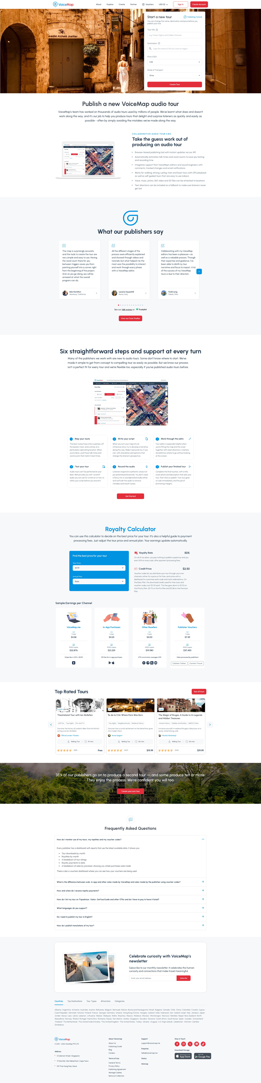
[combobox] (174, 62)
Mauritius (121, 1016)
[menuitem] (98, 4)
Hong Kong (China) (131, 1013)
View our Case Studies (130, 318)
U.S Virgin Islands (165, 1022)
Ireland (177, 1013)
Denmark (72, 1013)
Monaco (145, 1016)
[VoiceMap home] (63, 4)
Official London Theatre (70, 735)
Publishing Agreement (117, 1069)
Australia (84, 1010)
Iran (171, 1013)
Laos (70, 1016)
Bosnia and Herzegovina (138, 1010)
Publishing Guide (115, 1046)
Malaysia (107, 1016)
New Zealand (190, 1016)
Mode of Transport (155, 70)
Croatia (194, 1010)
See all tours (199, 691)
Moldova (137, 1016)
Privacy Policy (114, 1066)
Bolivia (124, 1010)
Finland (88, 1013)
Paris (109, 709)
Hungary (143, 1013)
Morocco (165, 1016)
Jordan (57, 1016)
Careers (112, 1053)
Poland (75, 1019)
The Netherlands (70, 1022)
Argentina (66, 1010)
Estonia (80, 1013)
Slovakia (143, 1019)
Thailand (58, 1022)
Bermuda (116, 1010)
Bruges (161, 709)
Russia (109, 1019)
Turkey (139, 1022)
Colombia (186, 1010)
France (95, 1013)
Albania (58, 1010)
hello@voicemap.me (149, 1053)
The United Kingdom (110, 1022)
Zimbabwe (59, 1025)
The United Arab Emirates (89, 1022)
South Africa (161, 1019)
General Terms (114, 1063)
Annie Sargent (117, 735)
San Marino (117, 1019)
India (158, 1013)
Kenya (64, 1016)
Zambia (195, 1022)
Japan (202, 1013)
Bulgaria (158, 1010)
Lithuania (91, 1016)
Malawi (99, 1016)
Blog (110, 1050)
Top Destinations (74, 1001)
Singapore (134, 1019)
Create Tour (175, 84)
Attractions (105, 1001)
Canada (166, 1010)
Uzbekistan (178, 1022)
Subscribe (183, 978)
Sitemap (144, 1064)
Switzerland (198, 1019)
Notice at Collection (116, 1076)
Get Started (130, 496)
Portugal (83, 1019)
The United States (127, 1022)
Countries (59, 1001)
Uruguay (153, 1022)
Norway (68, 1019)
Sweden (188, 1019)
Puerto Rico (92, 1019)
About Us (112, 1043)
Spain (181, 1019)
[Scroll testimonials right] (199, 271)
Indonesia (165, 1013)
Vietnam (187, 1022)
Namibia (173, 1016)
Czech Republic (61, 1013)
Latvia (75, 1016)
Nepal (180, 1016)
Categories (119, 1001)
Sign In (181, 4)
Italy (188, 1013)
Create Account (199, 4)
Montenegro (155, 1016)
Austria (92, 1010)
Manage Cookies (115, 1073)
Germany (111, 1013)
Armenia (75, 1010)
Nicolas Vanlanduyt (169, 735)
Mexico (130, 1016)
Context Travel (195, 663)
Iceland (151, 1013)
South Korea (173, 1019)
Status (144, 1058)
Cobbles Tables (179, 663)
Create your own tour (131, 791)
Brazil (151, 1010)
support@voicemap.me (150, 1043)
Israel (183, 1013)
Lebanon (82, 1016)
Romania (101, 1019)
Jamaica (194, 1013)
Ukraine (146, 1022)
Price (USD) (152, 57)
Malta (114, 1016)
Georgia (102, 1013)
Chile (173, 1010)
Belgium (108, 1010)
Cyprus (202, 1010)
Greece (119, 1013)
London (60, 709)
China (178, 1010)
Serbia (126, 1019)
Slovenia (151, 1019)
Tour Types (91, 1001)
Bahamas (100, 1010)
